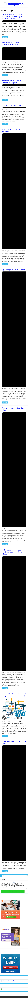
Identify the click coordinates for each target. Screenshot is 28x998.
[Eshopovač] (14, 3)
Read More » (5, 37)
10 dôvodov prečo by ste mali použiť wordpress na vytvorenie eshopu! (13, 552)
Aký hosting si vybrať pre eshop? (13, 270)
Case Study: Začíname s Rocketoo (13, 105)
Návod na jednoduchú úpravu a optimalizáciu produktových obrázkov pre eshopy (13, 17)
